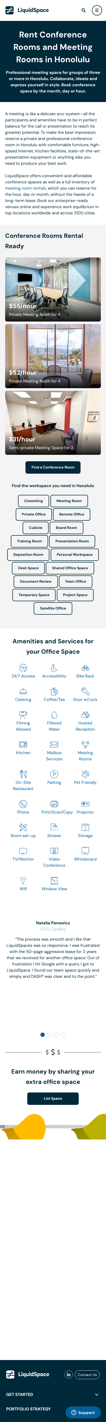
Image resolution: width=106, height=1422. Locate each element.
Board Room (66, 528)
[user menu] (97, 10)
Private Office (34, 514)
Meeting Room (69, 501)
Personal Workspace (75, 554)
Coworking (33, 501)
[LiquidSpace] (27, 1374)
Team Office (75, 581)
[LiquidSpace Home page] (27, 10)
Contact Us (87, 1374)
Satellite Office (53, 608)
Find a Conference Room (53, 467)
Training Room (29, 541)
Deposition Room (28, 554)
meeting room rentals (25, 188)
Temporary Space (34, 595)
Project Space (75, 595)
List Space (53, 1098)
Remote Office (71, 514)
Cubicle (35, 528)
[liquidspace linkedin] (69, 1374)
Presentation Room (72, 541)
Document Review (35, 581)
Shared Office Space (70, 568)
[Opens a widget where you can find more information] (83, 1413)
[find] (83, 10)
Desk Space (28, 568)
